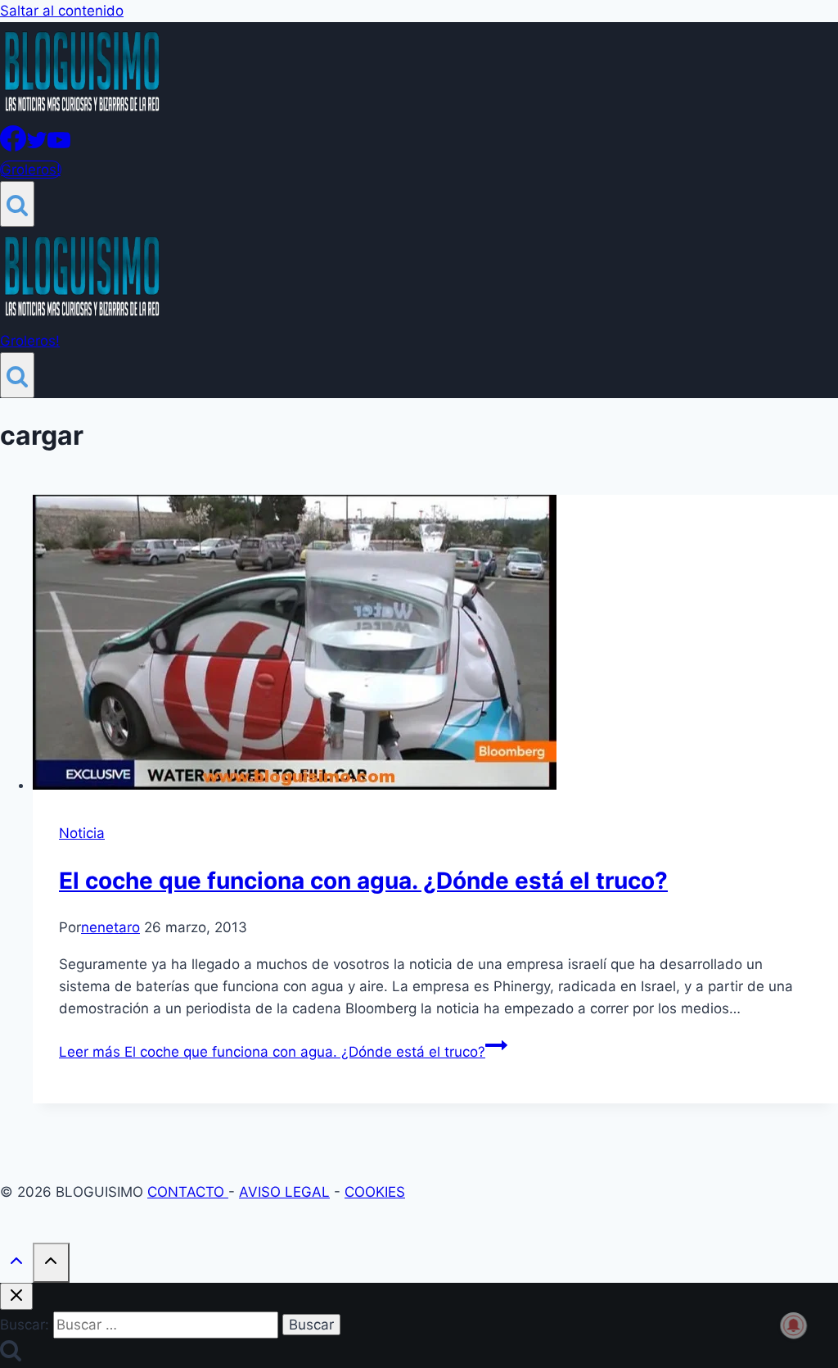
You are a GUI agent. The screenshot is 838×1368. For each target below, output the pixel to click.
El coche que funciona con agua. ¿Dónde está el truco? (363, 881)
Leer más (272, 1052)
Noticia (82, 833)
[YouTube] (58, 146)
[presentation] (435, 645)
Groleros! (31, 169)
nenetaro (110, 927)
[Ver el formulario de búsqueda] (17, 204)
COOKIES (375, 1192)
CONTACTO (187, 1192)
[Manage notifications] (794, 1325)
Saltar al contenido (62, 10)
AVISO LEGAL (284, 1192)
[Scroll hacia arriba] (16, 1264)
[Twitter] (36, 146)
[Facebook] (13, 146)
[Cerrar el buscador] (16, 1296)
